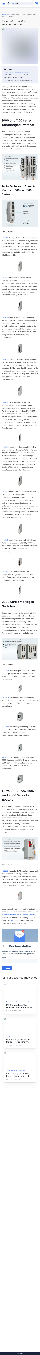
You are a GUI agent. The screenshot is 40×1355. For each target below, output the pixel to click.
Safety (8, 1036)
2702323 (5, 671)
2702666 (5, 726)
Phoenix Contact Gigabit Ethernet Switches (16, 72)
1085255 (5, 317)
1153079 (5, 871)
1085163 (5, 572)
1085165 (5, 402)
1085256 (5, 277)
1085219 (5, 540)
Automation (5, 14)
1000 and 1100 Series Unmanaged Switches (17, 75)
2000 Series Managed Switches (13, 77)
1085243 (5, 491)
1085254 (5, 447)
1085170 (5, 359)
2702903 (5, 697)
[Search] (13, 3)
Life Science (29, 1002)
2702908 (5, 757)
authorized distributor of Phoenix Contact (18, 915)
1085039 (5, 238)
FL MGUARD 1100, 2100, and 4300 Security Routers (18, 80)
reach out (15, 920)
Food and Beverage (19, 1002)
